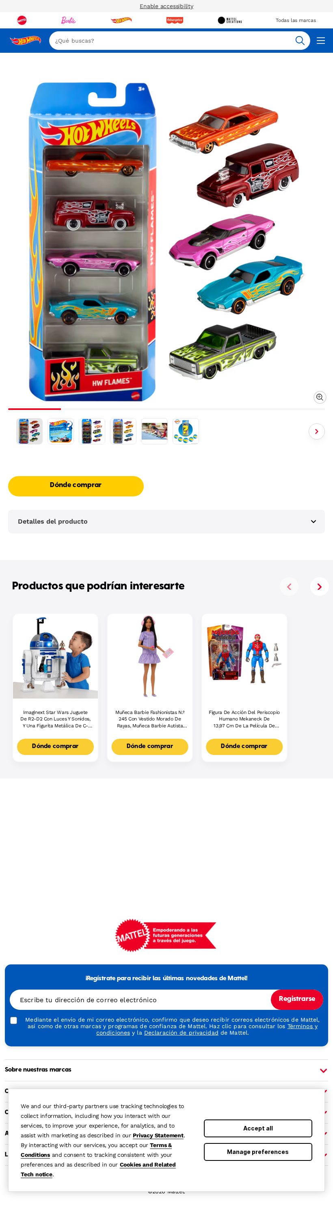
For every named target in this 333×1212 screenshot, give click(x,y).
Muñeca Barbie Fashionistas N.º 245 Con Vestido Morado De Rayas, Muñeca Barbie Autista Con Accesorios (149, 719)
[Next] (317, 431)
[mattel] (22, 20)
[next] (319, 586)
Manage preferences (258, 1151)
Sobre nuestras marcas (38, 1070)
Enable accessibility (166, 6)
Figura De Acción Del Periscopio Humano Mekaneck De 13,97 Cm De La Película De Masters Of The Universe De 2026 (244, 719)
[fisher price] (174, 20)
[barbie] (68, 20)
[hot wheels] (121, 20)
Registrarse (297, 999)
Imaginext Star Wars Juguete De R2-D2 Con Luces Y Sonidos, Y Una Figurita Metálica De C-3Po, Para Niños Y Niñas (55, 719)
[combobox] (179, 40)
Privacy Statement (158, 1135)
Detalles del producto (53, 521)
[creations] (229, 20)
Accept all (258, 1128)
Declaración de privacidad (181, 1032)
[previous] (289, 586)
